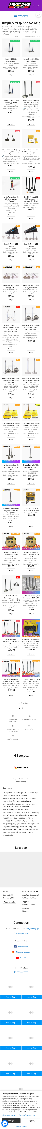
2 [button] (22, 708)
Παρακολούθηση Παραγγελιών (13, 730)
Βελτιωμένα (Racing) (9, 29)
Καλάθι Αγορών (12, 739)
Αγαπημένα (29, 729)
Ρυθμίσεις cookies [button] (21, 1126)
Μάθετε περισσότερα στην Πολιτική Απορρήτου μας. (18, 1115)
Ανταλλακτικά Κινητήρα (21, 26)
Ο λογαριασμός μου (29, 719)
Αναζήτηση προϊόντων (13, 720)
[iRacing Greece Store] (20, 5)
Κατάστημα (6, 26)
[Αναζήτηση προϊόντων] (38, 14)
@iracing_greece (21, 972)
